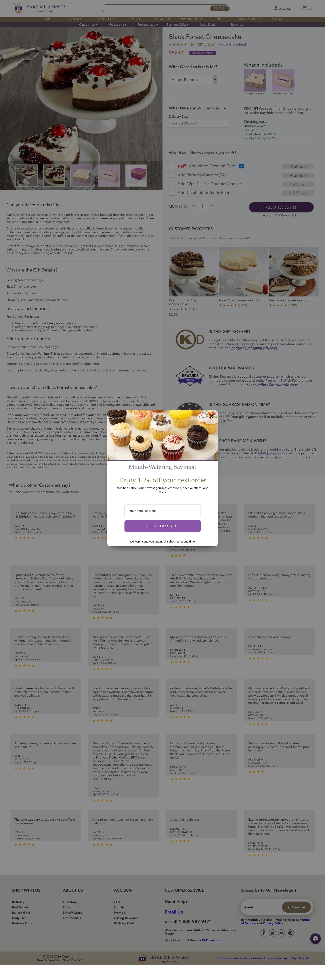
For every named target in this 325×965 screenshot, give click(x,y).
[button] (162, 526)
